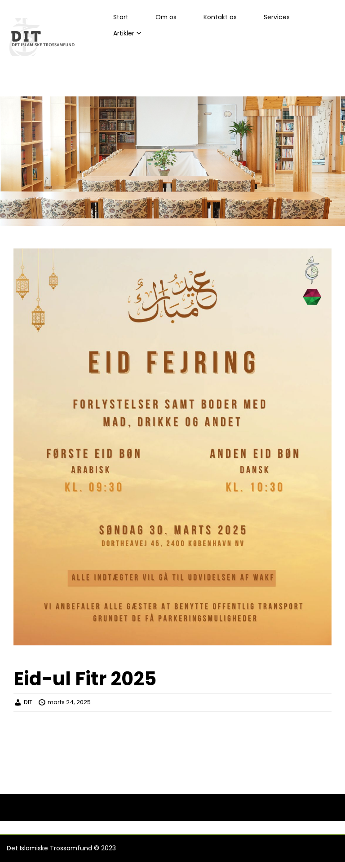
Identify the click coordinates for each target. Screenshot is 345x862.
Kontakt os (220, 17)
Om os (166, 17)
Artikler (123, 33)
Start (120, 17)
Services (277, 17)
